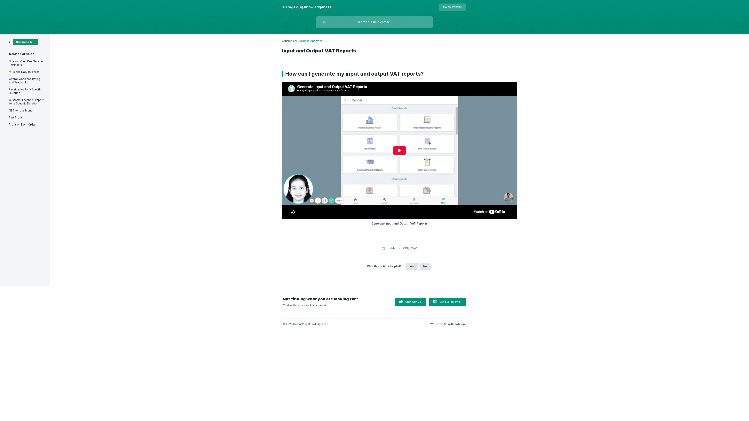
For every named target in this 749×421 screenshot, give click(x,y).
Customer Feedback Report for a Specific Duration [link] (26, 101)
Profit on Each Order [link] (22, 124)
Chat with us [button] (413, 301)
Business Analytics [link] (310, 40)
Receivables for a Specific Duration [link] (25, 91)
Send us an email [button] (450, 301)
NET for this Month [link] (21, 110)
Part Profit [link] (15, 117)
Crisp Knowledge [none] (455, 323)
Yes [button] (412, 266)
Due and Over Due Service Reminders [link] (26, 63)
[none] (307, 7)
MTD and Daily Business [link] (24, 71)
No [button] (425, 266)
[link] (23, 42)
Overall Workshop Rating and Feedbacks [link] (24, 80)
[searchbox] (374, 22)
